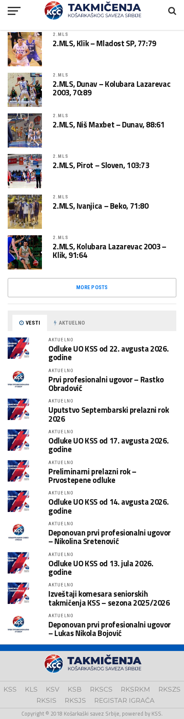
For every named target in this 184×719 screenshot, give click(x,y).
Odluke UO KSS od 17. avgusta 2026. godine (108, 445)
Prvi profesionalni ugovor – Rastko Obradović (106, 383)
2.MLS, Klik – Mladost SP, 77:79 (104, 43)
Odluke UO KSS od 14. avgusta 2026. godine (108, 506)
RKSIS (46, 700)
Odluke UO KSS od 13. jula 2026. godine (101, 567)
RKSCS (101, 689)
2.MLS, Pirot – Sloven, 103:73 (101, 165)
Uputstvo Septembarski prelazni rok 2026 (108, 414)
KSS (10, 689)
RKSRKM (135, 689)
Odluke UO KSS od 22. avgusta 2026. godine (108, 353)
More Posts (92, 287)
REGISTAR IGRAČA (124, 700)
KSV (52, 689)
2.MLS (60, 34)
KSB (75, 689)
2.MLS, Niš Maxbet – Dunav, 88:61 (108, 124)
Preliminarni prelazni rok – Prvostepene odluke (92, 475)
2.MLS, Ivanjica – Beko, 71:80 (100, 205)
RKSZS (169, 689)
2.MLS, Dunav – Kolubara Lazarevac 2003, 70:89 (111, 88)
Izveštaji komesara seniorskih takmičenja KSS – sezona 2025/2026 (109, 598)
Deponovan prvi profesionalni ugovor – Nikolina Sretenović (109, 537)
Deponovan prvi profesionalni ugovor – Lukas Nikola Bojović (109, 628)
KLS (31, 689)
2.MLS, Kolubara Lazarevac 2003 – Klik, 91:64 (109, 250)
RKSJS (75, 700)
